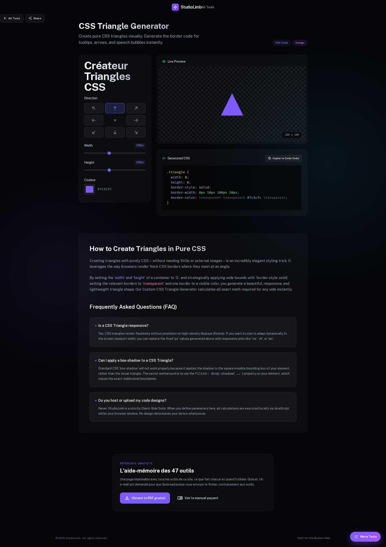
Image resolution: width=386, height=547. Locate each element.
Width (88, 145)
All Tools (207, 7)
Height (89, 162)
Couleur (90, 180)
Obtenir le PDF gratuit (145, 498)
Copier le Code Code (286, 158)
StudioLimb (191, 7)
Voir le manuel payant (197, 498)
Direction (90, 98)
